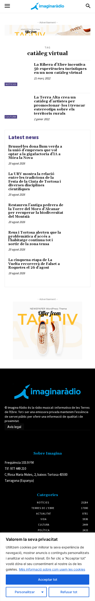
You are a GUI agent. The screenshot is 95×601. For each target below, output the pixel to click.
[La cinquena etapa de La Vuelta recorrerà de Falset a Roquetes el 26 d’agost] (76, 267)
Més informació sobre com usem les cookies (52, 569)
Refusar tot (68, 592)
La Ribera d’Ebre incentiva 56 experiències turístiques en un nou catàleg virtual (60, 68)
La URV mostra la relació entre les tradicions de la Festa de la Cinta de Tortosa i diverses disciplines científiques (34, 181)
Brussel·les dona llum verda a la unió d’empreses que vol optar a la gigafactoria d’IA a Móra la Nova (35, 152)
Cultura (11, 116)
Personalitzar (25, 592)
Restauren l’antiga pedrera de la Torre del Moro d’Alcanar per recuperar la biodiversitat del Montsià (35, 211)
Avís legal (14, 427)
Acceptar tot (47, 579)
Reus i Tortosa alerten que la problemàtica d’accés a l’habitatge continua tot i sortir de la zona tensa (34, 238)
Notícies (11, 84)
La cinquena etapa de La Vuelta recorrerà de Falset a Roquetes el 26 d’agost (34, 264)
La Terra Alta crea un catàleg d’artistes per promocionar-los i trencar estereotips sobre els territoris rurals (59, 105)
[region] (47, 567)
